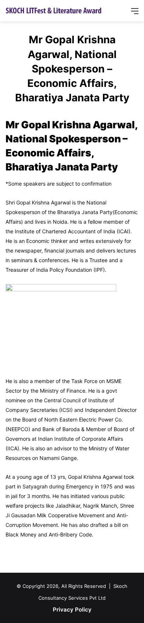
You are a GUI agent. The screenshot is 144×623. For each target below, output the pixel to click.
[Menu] (134, 13)
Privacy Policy (72, 609)
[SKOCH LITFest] (54, 10)
